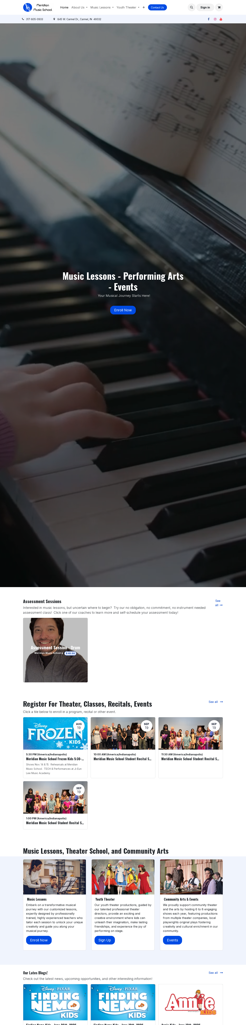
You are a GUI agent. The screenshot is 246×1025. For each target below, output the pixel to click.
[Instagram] (215, 19)
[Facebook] (208, 19)
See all (214, 702)
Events (172, 940)
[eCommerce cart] (219, 7)
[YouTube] (221, 19)
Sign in (205, 7)
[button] (192, 7)
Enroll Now (123, 310)
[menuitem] (64, 7)
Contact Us (157, 7)
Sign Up (105, 940)
